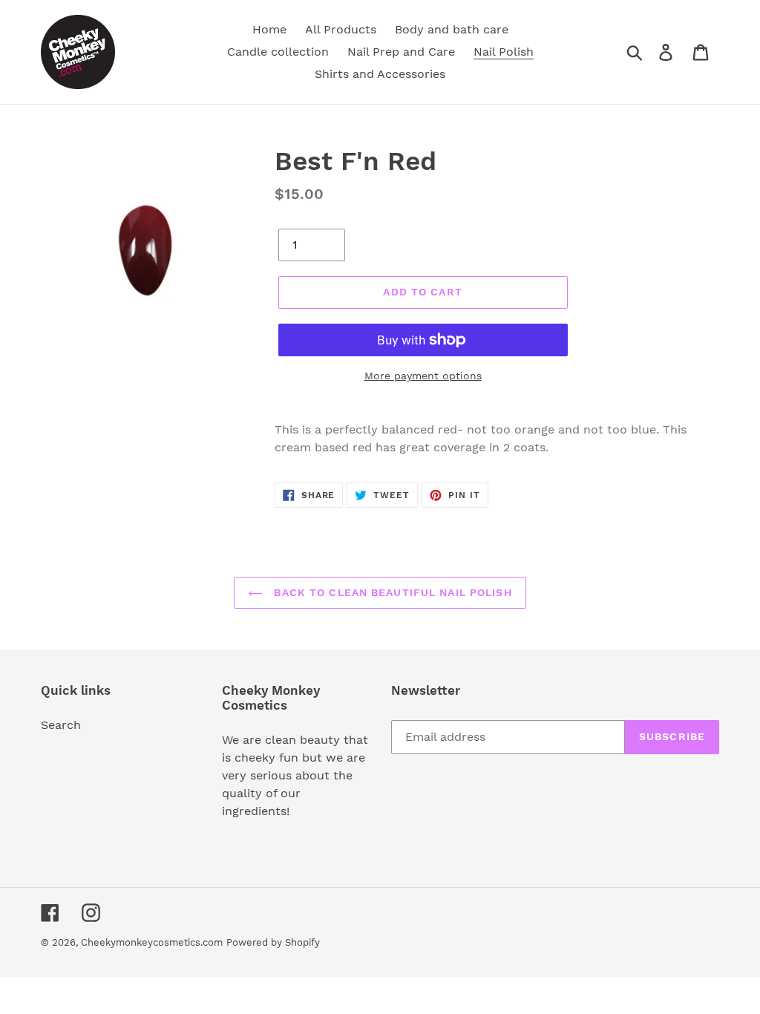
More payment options (423, 376)
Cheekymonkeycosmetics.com (152, 942)
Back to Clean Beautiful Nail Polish (390, 592)
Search (61, 725)
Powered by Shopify (273, 942)
